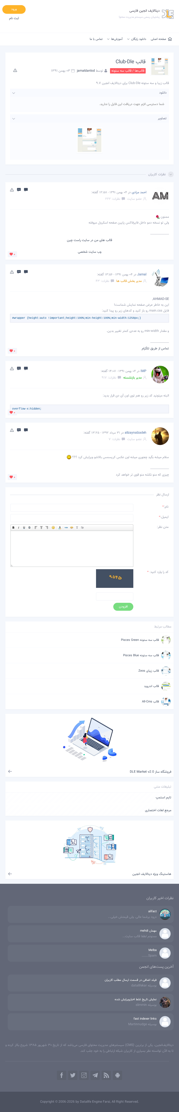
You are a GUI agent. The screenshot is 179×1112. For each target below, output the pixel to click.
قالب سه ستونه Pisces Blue (141, 655)
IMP (143, 371)
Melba (152, 950)
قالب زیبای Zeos (148, 671)
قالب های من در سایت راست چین (89, 240)
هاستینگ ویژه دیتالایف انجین (151, 874)
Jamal (141, 274)
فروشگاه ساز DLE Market (150, 772)
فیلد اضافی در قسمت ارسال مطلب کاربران (131, 980)
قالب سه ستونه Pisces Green (140, 640)
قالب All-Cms (150, 701)
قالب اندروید (151, 686)
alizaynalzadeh (135, 432)
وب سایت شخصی (89, 252)
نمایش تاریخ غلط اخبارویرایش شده (136, 999)
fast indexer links (145, 1019)
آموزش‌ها (117, 39)
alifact (152, 911)
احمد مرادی (139, 192)
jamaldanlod (86, 71)
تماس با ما (96, 39)
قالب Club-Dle (131, 62)
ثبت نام (14, 18)
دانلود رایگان (138, 39)
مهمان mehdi (148, 931)
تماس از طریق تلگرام (155, 348)
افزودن (123, 606)
